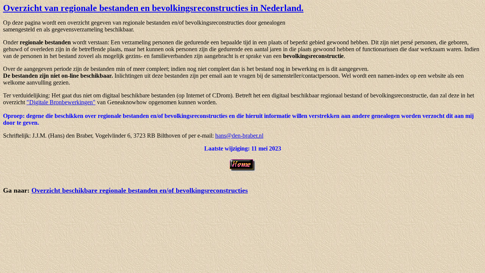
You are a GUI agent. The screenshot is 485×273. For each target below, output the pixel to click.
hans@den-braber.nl (239, 135)
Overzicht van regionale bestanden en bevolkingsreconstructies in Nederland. (153, 8)
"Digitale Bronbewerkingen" (61, 102)
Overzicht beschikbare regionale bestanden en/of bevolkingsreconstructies (139, 190)
